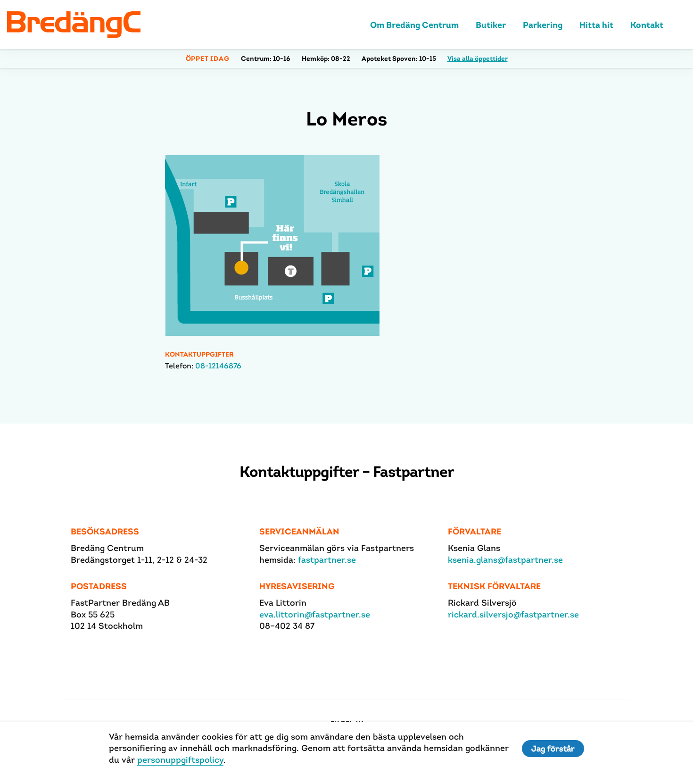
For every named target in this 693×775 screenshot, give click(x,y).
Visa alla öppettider (477, 58)
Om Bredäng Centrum (414, 24)
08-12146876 (218, 366)
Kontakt (646, 24)
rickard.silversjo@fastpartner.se (513, 614)
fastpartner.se (327, 559)
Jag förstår (553, 748)
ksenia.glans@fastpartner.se (505, 559)
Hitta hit (596, 24)
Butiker (491, 24)
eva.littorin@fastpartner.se (314, 614)
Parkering (542, 24)
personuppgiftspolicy (180, 759)
